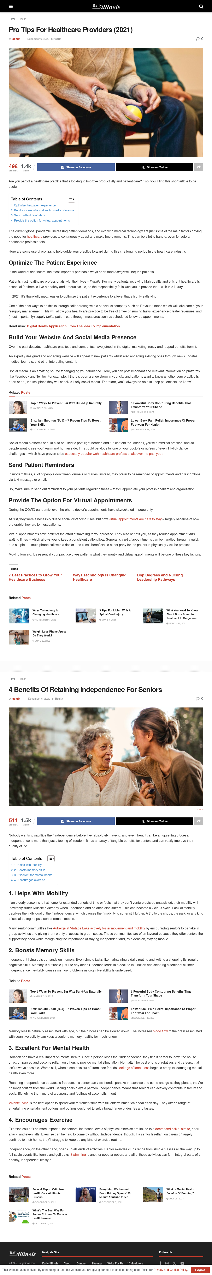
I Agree (200, 1270)
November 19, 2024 (144, 429)
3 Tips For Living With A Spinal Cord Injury (115, 612)
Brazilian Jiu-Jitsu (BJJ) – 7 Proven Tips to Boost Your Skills (65, 422)
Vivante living (19, 1102)
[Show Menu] (11, 6)
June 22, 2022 (42, 640)
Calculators (136, 1263)
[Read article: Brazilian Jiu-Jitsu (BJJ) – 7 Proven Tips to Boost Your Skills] (18, 425)
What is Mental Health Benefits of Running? (180, 1191)
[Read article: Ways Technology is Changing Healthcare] (19, 616)
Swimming (78, 1154)
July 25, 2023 (176, 1198)
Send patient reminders (29, 215)
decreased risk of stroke (172, 1128)
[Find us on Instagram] (167, 1263)
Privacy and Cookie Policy (170, 1270)
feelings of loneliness (133, 1067)
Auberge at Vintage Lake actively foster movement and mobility (99, 928)
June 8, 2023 (108, 619)
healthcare (34, 236)
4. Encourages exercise (29, 879)
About (67, 1263)
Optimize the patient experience (35, 205)
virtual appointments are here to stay (135, 519)
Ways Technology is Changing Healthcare (99, 577)
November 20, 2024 (43, 429)
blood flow (160, 1031)
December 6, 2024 (143, 411)
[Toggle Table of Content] (69, 199)
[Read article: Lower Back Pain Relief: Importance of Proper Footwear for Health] (118, 425)
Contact (81, 1263)
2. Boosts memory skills (29, 870)
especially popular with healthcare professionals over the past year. (114, 453)
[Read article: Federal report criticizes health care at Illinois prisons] (19, 1194)
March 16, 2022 (177, 623)
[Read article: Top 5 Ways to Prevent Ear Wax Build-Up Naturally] (18, 407)
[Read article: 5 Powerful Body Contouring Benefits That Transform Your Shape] (118, 407)
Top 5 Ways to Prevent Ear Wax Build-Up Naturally (66, 403)
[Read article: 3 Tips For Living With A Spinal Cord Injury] (86, 616)
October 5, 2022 (44, 1223)
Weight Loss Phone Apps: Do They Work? (49, 633)
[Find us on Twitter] (174, 1263)
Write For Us (115, 1263)
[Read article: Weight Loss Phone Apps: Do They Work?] (19, 637)
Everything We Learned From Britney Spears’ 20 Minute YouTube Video (114, 1193)
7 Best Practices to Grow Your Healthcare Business (35, 577)
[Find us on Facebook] (160, 1263)
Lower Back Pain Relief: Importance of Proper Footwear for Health (163, 422)
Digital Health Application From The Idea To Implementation (73, 326)
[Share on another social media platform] (198, 167)
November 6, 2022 (45, 619)
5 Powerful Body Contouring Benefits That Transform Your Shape (161, 405)
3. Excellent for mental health (33, 874)
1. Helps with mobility (28, 864)
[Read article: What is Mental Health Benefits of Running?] (153, 1194)
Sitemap (97, 1263)
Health (22, 18)
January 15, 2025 (42, 407)
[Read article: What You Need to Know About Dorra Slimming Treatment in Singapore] (153, 616)
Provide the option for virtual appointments (42, 220)
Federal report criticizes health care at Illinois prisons (48, 1193)
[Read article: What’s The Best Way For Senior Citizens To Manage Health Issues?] (19, 1216)
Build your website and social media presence (44, 210)
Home (12, 18)
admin (16, 39)
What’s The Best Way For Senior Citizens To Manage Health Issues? (50, 1214)
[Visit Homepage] (106, 6)
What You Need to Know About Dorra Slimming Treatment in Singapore (182, 614)
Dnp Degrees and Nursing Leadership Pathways (160, 577)
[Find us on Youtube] (182, 1263)
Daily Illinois (50, 1263)
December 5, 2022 (45, 1202)
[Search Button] (201, 6)
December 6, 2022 (38, 39)
